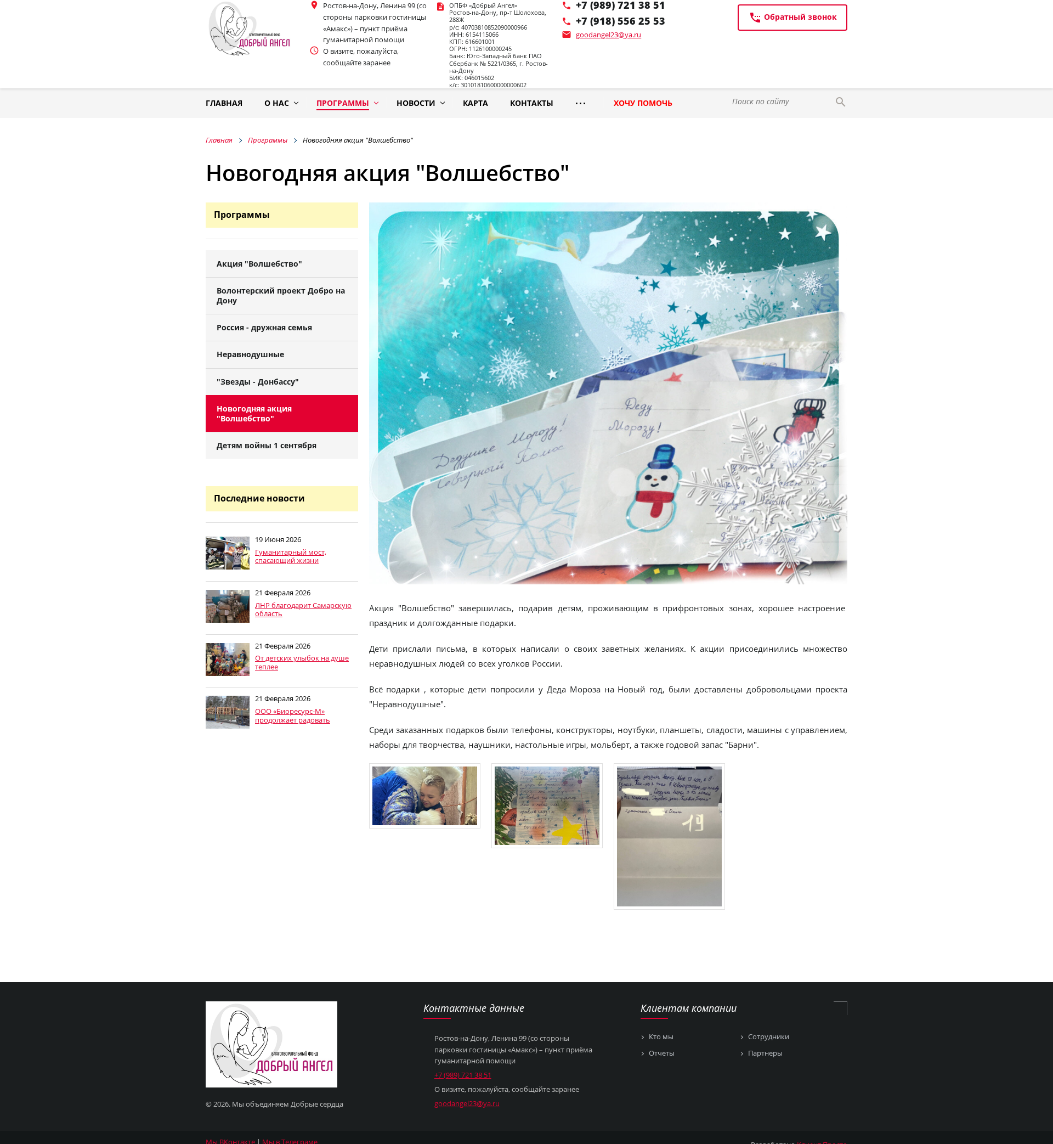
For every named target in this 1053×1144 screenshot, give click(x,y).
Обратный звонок (793, 17)
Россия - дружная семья (264, 327)
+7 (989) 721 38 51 (462, 1075)
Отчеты (662, 1053)
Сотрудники (768, 1037)
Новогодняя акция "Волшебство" (254, 413)
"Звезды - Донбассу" (258, 381)
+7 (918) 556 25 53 (620, 20)
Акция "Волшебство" (259, 263)
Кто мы (661, 1037)
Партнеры (765, 1053)
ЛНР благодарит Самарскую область (303, 609)
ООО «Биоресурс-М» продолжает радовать (292, 715)
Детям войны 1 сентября (266, 445)
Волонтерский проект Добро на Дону (281, 295)
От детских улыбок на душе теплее (302, 662)
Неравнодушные (250, 354)
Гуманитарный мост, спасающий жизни (290, 556)
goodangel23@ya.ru (608, 35)
